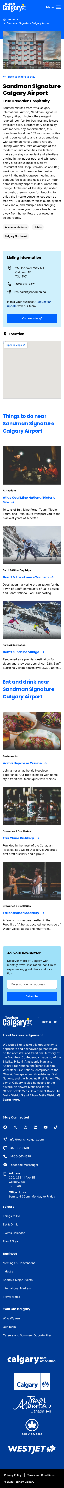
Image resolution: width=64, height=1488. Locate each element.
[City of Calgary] (32, 1381)
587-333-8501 (19, 1148)
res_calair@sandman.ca (30, 292)
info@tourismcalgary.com (26, 1139)
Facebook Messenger (23, 1165)
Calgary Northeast (16, 236)
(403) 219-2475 (25, 284)
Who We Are (11, 1318)
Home (11, 19)
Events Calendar (14, 1233)
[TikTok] (56, 1127)
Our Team (9, 1327)
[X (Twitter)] (15, 1127)
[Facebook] (5, 1127)
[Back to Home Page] (17, 1021)
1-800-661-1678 (20, 1156)
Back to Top (49, 1021)
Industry (8, 1271)
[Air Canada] (32, 1426)
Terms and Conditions (41, 1475)
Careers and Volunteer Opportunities (27, 1335)
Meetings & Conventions (19, 1263)
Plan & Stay (10, 1241)
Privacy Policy (13, 1475)
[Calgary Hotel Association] (32, 1359)
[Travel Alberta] (32, 1404)
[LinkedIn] (35, 1127)
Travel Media (11, 1297)
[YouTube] (45, 1127)
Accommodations (16, 227)
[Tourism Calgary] (14, 7)
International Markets (17, 1288)
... (22, 19)
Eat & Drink (10, 1224)
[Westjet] (32, 1449)
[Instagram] (25, 1127)
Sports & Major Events (18, 1280)
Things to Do (11, 1216)
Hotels (38, 227)
